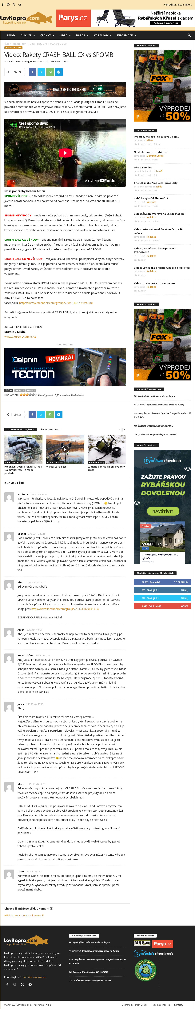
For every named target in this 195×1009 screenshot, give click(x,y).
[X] (14, 5)
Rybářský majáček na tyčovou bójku (156, 136)
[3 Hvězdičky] (27, 394)
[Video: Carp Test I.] (65, 449)
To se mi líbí (181, 582)
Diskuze (26, 35)
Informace (125, 35)
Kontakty (178, 1004)
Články (45, 35)
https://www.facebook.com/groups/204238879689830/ (56, 303)
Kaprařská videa (55, 462)
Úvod (11, 35)
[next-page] (124, 430)
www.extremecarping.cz (20, 336)
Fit (135, 396)
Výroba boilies (143, 167)
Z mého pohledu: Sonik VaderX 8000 (106, 468)
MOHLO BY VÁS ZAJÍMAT (20, 429)
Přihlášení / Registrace (177, 4)
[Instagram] (8, 5)
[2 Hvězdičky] (24, 394)
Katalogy (101, 35)
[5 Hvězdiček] (33, 394)
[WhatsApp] (50, 72)
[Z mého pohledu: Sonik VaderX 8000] (107, 449)
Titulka (31, 390)
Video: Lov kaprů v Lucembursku (154, 283)
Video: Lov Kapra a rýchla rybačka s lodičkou (162, 267)
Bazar (80, 35)
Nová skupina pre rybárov (150, 152)
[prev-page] (120, 430)
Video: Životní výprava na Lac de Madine (159, 213)
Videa (63, 35)
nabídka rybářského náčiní (151, 198)
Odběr (184, 606)
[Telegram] (59, 72)
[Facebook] (2, 5)
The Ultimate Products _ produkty (155, 183)
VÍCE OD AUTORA (49, 429)
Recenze (20, 390)
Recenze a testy (19, 43)
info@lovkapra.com (35, 977)
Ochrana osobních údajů (134, 1004)
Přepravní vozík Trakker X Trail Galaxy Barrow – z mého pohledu (23, 470)
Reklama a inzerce (160, 1004)
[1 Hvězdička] (21, 394)
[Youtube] (20, 5)
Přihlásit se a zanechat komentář (24, 915)
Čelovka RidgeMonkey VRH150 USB (155, 425)
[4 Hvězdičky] (30, 394)
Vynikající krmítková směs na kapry (156, 396)
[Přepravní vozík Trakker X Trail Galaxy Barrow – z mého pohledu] (23, 449)
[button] (189, 35)
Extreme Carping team (23, 61)
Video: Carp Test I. (57, 466)
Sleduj (184, 590)
